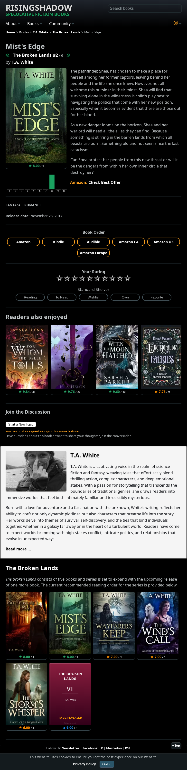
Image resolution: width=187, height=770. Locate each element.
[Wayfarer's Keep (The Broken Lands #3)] (68, 55)
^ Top (176, 745)
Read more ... (18, 549)
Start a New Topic (20, 424)
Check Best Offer (104, 182)
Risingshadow (39, 9)
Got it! (107, 764)
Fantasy (13, 205)
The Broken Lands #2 (35, 55)
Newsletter (70, 748)
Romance (32, 205)
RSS (127, 748)
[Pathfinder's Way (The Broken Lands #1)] (7, 55)
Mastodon (114, 748)
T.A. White (22, 62)
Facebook (90, 748)
